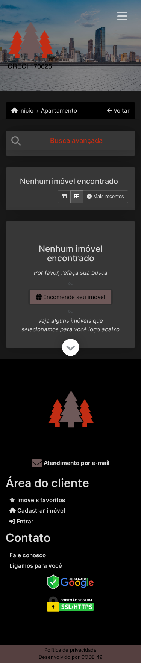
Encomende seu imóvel (73, 297)
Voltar (121, 110)
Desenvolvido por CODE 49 (70, 657)
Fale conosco (27, 555)
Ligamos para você (35, 565)
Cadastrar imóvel (40, 510)
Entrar (24, 521)
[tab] (70, 140)
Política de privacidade (70, 650)
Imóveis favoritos (41, 500)
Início (25, 110)
